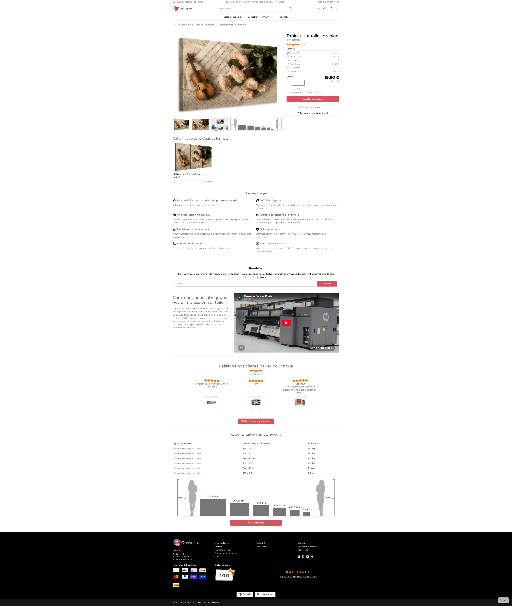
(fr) (318, 8)
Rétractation (303, 550)
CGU (216, 556)
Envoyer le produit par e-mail (314, 113)
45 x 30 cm (295, 56)
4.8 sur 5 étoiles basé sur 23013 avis (298, 576)
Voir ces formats (256, 523)
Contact (218, 546)
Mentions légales (222, 550)
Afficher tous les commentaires (256, 421)
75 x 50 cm (295, 64)
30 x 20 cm (295, 53)
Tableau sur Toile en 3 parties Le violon (190, 175)
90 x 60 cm (295, 68)
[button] (181, 124)
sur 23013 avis (256, 374)
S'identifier (261, 546)
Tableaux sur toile (231, 17)
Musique (209, 24)
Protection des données (225, 553)
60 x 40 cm (295, 60)
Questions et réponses (308, 546)
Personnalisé (283, 17)
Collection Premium (258, 17)
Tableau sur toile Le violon (232, 24)
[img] (256, 370)
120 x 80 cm (295, 71)
